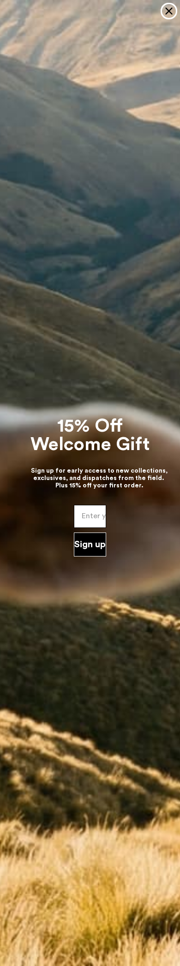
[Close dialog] (169, 11)
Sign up (90, 544)
